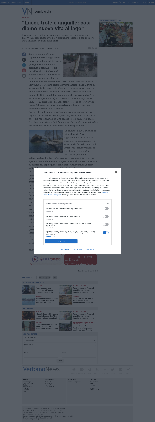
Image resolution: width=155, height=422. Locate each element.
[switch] (106, 208)
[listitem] (77, 203)
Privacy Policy (90, 249)
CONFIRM (61, 241)
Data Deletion (65, 249)
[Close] (117, 173)
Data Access (77, 249)
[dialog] (77, 211)
